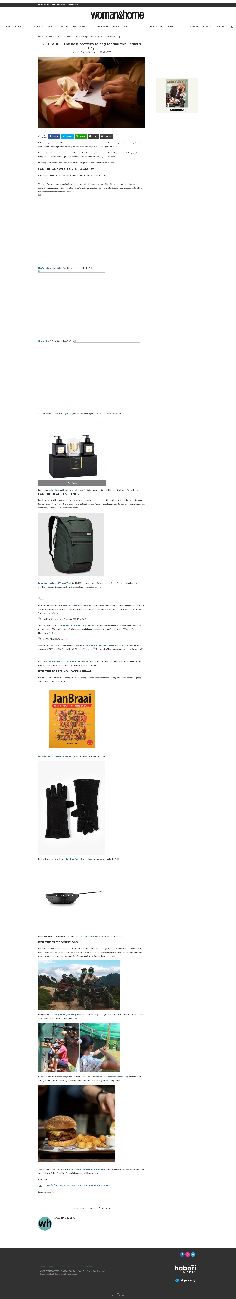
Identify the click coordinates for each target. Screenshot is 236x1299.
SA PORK (52, 27)
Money (116, 27)
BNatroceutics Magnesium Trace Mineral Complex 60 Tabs (65, 661)
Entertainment (99, 27)
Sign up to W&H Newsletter (65, 5)
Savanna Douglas (88, 52)
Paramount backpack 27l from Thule (55, 583)
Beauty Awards (191, 27)
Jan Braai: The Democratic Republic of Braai (58, 756)
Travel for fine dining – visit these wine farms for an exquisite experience (77, 1185)
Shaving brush (45, 341)
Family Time (156, 27)
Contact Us (62, 1266)
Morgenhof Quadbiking (65, 1014)
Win (126, 27)
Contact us (43, 5)
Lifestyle (139, 27)
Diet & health (22, 27)
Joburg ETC (173, 27)
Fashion (64, 27)
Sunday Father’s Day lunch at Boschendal (88, 1169)
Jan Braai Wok (90, 936)
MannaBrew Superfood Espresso (73, 625)
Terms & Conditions (48, 1266)
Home (8, 27)
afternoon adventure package (109, 1076)
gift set (68, 413)
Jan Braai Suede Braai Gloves (79, 859)
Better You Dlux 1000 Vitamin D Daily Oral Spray (109, 645)
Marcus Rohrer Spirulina (74, 605)
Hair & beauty (80, 27)
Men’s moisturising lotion (50, 268)
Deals (206, 27)
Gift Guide (221, 27)
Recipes (37, 27)
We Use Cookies (86, 1266)
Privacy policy (73, 1266)
